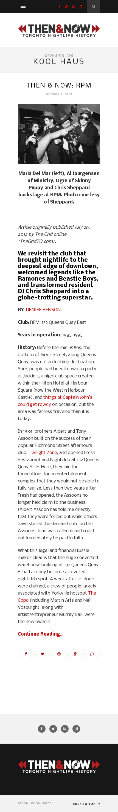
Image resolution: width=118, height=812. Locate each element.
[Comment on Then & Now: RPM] (92, 654)
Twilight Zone (43, 452)
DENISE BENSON (43, 310)
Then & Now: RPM (59, 85)
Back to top (85, 804)
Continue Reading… (41, 634)
